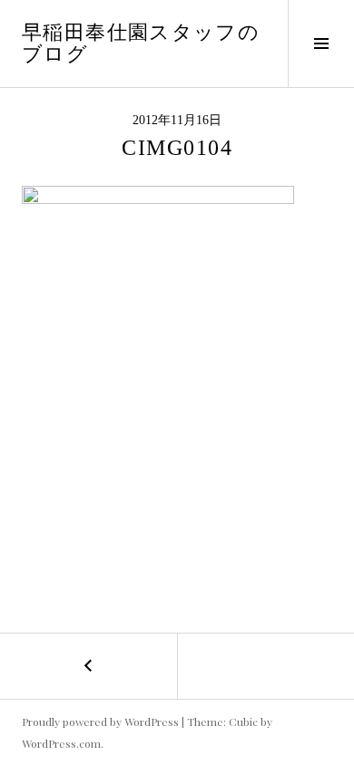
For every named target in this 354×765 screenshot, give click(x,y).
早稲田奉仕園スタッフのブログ (141, 43)
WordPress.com (61, 743)
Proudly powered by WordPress (100, 721)
